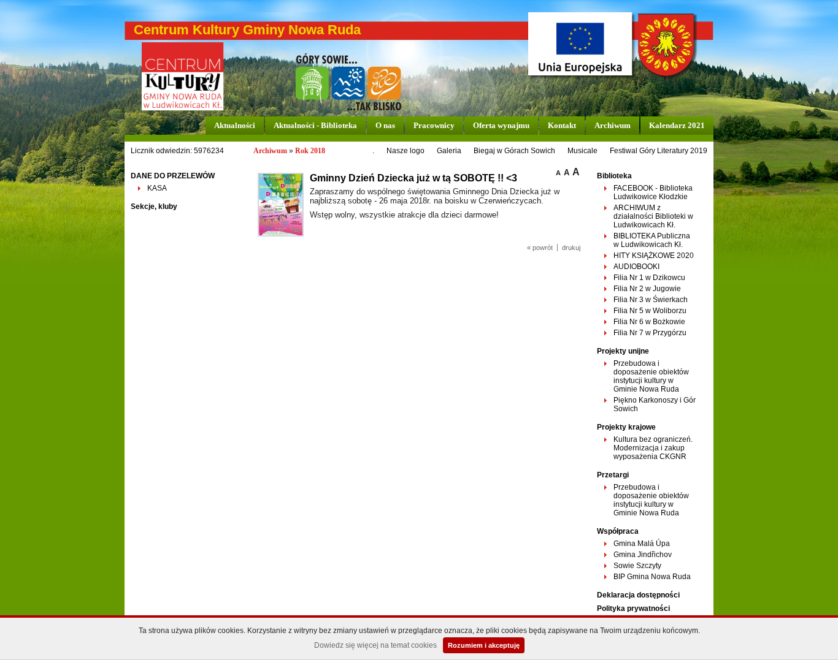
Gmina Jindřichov (642, 554)
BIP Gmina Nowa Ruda (652, 576)
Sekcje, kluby (154, 206)
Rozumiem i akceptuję (484, 645)
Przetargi (613, 475)
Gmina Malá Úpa (641, 543)
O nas (385, 125)
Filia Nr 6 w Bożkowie (649, 321)
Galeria (449, 150)
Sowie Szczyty (637, 565)
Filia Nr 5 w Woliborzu (649, 310)
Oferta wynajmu (501, 125)
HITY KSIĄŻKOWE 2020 (653, 255)
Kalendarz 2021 (677, 125)
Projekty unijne (623, 351)
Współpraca (618, 531)
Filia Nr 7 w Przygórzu (649, 332)
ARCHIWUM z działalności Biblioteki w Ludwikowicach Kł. (653, 216)
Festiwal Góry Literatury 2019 (658, 150)
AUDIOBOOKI (636, 266)
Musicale (582, 150)
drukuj (571, 247)
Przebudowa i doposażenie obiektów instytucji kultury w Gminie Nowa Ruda (651, 376)
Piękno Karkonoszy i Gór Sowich (654, 404)
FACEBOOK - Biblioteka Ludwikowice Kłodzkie (653, 192)
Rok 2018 (310, 150)
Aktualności (234, 125)
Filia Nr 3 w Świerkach (650, 299)
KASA (157, 188)
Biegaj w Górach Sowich (514, 150)
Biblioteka (614, 176)
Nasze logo (405, 150)
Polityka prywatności (633, 608)
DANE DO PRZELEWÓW (173, 176)
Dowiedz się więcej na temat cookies (375, 645)
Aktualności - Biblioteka (315, 125)
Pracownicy (434, 125)
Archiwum (612, 125)
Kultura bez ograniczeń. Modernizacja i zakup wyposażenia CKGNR (653, 448)
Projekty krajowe (626, 427)
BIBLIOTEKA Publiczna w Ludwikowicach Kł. (651, 240)
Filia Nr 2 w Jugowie (647, 288)
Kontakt (562, 125)
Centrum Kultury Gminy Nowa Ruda (247, 29)
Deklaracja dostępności (638, 595)
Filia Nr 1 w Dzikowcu (649, 277)
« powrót (540, 247)
